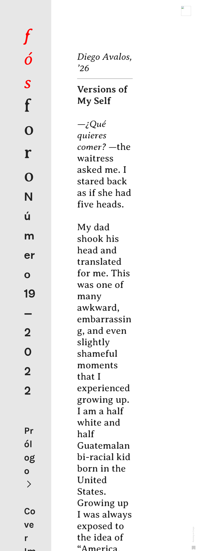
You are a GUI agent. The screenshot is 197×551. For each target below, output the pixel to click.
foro (29, 106)
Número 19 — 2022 (29, 294)
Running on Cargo (193, 534)
